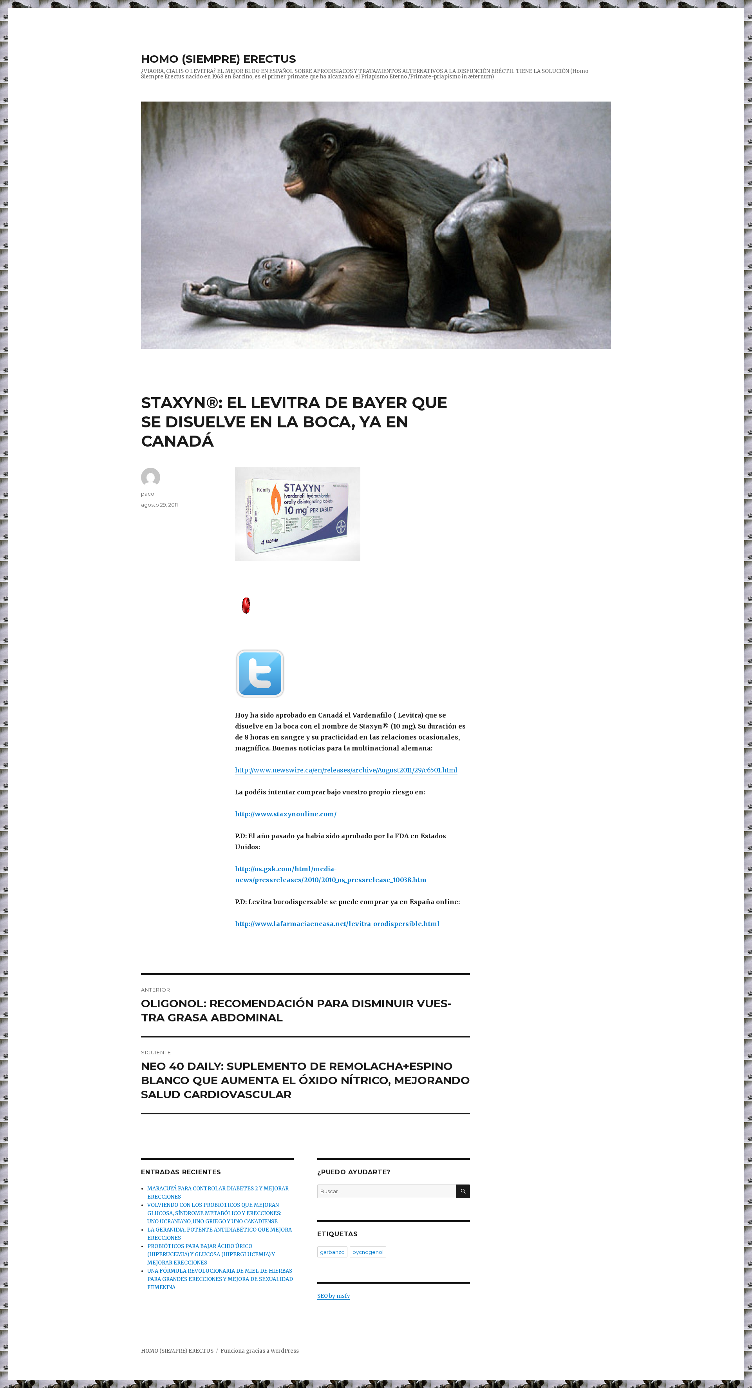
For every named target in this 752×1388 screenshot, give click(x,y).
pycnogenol (367, 1252)
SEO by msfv (333, 1296)
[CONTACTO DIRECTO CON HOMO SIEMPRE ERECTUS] (352, 605)
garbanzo (332, 1252)
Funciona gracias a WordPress (260, 1351)
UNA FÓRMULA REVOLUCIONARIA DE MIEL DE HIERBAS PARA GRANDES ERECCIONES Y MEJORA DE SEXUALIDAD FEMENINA (220, 1279)
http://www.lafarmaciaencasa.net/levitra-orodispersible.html (337, 924)
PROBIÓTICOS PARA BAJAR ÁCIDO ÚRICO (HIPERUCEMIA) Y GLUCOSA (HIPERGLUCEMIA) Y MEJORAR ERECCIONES (211, 1254)
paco (147, 494)
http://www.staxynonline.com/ (286, 814)
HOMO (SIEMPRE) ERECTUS (218, 58)
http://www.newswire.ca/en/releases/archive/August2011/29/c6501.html (346, 770)
